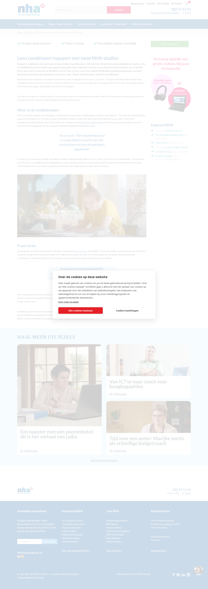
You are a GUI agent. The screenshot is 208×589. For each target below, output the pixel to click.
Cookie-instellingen (127, 310)
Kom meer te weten (68, 301)
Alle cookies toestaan (80, 310)
